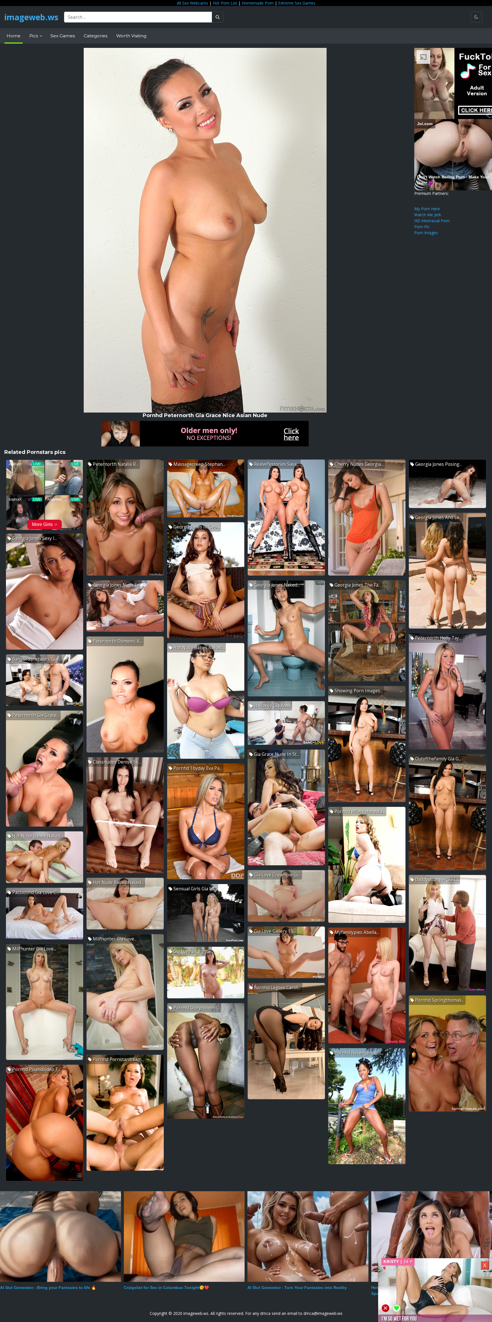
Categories (95, 35)
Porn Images (426, 232)
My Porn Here (427, 208)
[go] (218, 17)
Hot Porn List (225, 3)
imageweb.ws (31, 17)
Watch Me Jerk (427, 214)
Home (13, 35)
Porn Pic (422, 226)
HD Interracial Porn (432, 220)
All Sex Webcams (192, 3)
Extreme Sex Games (296, 3)
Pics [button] (34, 35)
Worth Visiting (131, 35)
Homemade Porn (258, 3)
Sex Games (62, 35)
